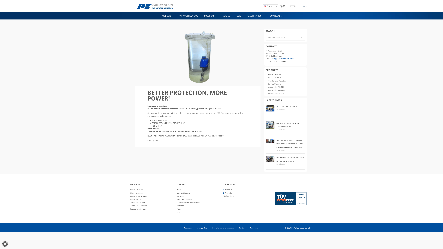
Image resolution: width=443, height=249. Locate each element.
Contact (242, 228)
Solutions (209, 16)
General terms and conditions (223, 228)
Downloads (276, 16)
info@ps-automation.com (282, 58)
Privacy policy (201, 228)
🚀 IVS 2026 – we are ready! (286, 107)
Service (226, 16)
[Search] (302, 37)
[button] (5, 244)
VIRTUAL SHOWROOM (189, 16)
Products (166, 16)
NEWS (238, 16)
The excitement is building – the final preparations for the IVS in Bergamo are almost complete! (289, 143)
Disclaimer (188, 228)
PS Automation (254, 16)
